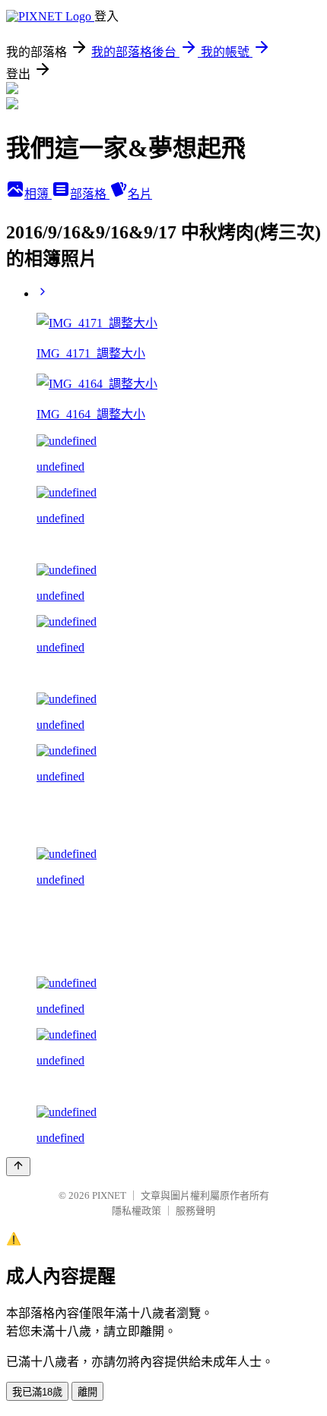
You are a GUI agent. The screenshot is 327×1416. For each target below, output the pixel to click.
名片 (140, 194)
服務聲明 (195, 1210)
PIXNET (109, 1195)
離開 (87, 1392)
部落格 (90, 194)
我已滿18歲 (37, 1392)
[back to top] (18, 1166)
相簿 (38, 194)
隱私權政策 (136, 1210)
